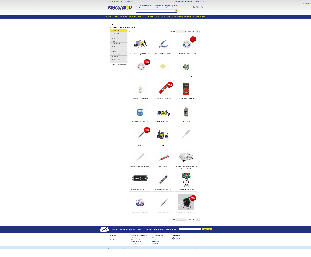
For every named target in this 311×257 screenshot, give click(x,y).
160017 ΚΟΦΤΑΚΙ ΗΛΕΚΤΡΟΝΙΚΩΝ (163, 53)
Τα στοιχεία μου (155, 241)
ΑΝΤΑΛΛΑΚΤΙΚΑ (123, 16)
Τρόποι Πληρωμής (135, 238)
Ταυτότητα (113, 238)
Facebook (177, 238)
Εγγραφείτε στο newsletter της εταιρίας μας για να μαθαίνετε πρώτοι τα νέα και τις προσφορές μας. (144, 229)
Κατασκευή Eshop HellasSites (196, 248)
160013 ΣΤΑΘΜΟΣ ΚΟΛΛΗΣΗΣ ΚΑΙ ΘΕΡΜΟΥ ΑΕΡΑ (140, 54)
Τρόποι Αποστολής (135, 239)
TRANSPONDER (132, 16)
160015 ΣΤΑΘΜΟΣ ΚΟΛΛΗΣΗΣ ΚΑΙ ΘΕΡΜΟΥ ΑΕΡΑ (163, 144)
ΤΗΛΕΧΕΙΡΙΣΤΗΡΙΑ (142, 16)
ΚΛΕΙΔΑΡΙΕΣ (170, 16)
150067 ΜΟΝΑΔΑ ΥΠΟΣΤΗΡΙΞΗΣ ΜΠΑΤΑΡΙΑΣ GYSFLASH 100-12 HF (186, 167)
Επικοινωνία (196, 1)
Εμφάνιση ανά (191, 31)
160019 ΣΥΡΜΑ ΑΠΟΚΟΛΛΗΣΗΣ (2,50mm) (140, 76)
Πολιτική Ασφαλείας (136, 241)
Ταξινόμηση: (172, 31)
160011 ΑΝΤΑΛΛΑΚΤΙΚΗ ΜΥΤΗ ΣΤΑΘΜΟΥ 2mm (140, 166)
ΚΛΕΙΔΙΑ (117, 16)
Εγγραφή (184, 1)
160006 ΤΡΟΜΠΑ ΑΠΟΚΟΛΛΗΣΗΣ (163, 98)
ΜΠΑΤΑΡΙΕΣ (151, 16)
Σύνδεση (178, 1)
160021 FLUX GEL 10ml (163, 166)
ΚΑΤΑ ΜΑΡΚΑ (187, 16)
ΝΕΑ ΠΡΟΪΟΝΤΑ (109, 16)
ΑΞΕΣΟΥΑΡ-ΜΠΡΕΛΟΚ (160, 16)
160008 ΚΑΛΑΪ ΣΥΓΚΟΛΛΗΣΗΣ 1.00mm (140, 121)
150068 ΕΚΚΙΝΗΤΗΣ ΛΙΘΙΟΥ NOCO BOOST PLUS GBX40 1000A (140, 190)
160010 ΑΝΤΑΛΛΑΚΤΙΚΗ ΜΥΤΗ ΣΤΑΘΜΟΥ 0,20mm (140, 144)
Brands (190, 1)
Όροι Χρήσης (113, 239)
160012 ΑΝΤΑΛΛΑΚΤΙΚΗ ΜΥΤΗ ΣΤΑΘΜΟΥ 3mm (186, 144)
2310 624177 (119, 1)
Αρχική (202, 1)
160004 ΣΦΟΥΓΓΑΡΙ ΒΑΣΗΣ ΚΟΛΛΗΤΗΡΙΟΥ (163, 76)
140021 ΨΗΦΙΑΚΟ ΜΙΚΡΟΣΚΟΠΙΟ (186, 189)
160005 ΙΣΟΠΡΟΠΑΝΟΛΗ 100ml (140, 98)
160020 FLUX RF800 (186, 121)
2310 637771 (111, 1)
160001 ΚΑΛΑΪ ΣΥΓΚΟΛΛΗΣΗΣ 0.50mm (140, 212)
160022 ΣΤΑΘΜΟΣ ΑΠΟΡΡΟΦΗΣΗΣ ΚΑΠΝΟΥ (186, 212)
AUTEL (203, 16)
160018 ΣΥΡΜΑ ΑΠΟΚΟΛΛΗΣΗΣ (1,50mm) (186, 53)
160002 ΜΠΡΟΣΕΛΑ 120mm (163, 212)
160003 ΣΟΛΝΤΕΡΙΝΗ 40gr (186, 76)
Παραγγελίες (155, 243)
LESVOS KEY (119, 7)
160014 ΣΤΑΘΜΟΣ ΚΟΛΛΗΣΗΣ (163, 121)
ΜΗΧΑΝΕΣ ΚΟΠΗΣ (196, 16)
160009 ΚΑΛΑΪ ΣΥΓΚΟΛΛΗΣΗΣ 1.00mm (163, 189)
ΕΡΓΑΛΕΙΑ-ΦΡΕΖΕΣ (178, 16)
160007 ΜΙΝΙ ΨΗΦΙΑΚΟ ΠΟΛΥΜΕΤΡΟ (186, 98)
